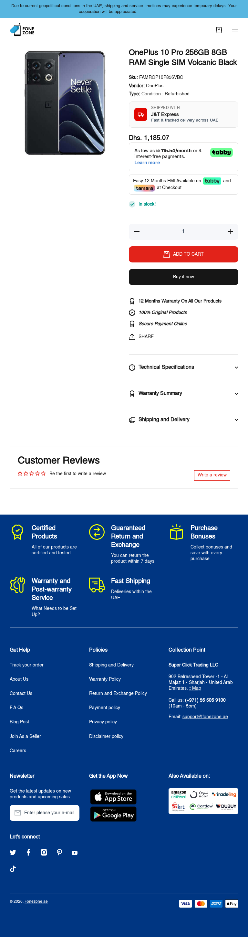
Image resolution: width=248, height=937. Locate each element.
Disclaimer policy (106, 736)
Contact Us (21, 693)
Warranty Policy (105, 679)
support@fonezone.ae (205, 717)
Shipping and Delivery (111, 665)
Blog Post (19, 722)
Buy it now (183, 277)
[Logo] (23, 29)
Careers (18, 751)
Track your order (27, 665)
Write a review (212, 475)
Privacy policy (103, 722)
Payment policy (104, 708)
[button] (219, 30)
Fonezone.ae (36, 902)
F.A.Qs (16, 708)
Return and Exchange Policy (118, 693)
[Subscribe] (71, 813)
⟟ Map (195, 688)
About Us (19, 679)
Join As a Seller (25, 736)
